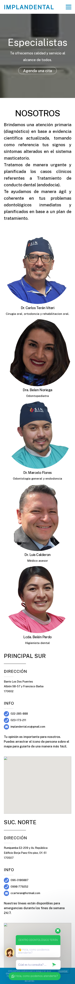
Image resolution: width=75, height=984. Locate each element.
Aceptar (63, 970)
